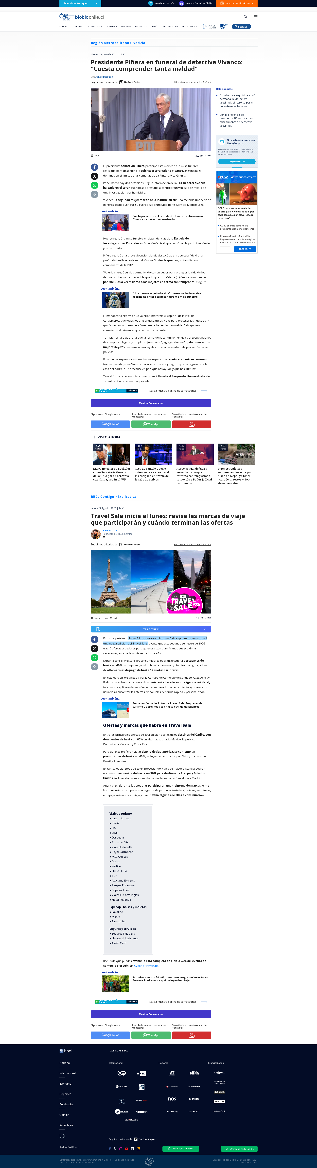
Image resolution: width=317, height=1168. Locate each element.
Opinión (155, 26)
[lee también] (116, 710)
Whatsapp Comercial (183, 1148)
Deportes (126, 26)
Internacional (95, 26)
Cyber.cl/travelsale (146, 966)
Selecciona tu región (76, 3)
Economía (112, 26)
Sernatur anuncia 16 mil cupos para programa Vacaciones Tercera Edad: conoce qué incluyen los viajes (170, 978)
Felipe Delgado (104, 77)
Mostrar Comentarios (151, 403)
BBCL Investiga (170, 26)
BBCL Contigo (189, 26)
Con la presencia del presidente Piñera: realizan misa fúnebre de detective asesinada (167, 217)
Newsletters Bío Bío (164, 3)
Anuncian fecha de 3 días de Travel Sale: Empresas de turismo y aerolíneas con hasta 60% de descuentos (167, 705)
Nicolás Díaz (110, 530)
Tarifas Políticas (68, 1147)
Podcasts (64, 26)
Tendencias (141, 26)
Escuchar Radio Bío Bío (238, 3)
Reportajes (66, 1125)
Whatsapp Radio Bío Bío (241, 1148)
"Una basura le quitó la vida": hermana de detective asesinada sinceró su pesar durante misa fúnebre (166, 295)
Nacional (78, 26)
